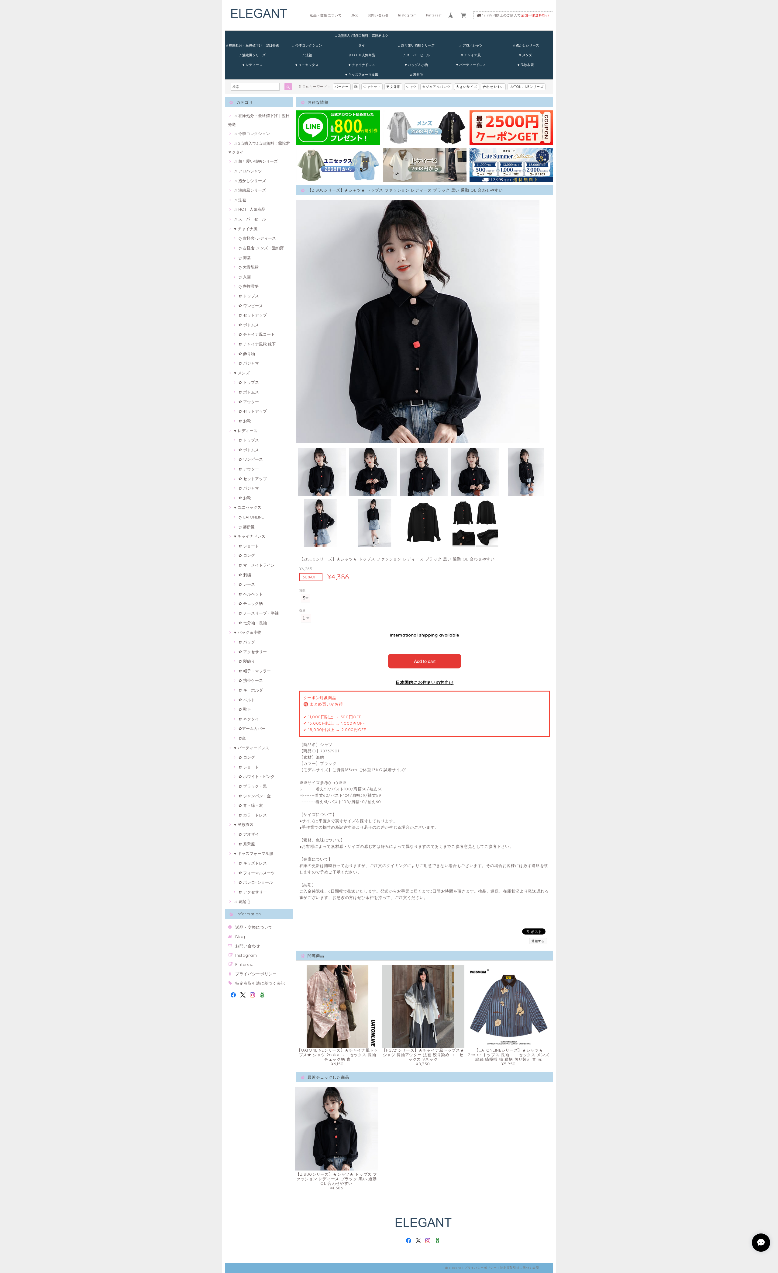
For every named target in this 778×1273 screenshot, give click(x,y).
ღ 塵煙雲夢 (249, 286)
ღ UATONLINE (251, 517)
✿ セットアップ (253, 315)
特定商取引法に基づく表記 (260, 983)
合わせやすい (493, 87)
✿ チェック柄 (251, 603)
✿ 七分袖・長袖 (253, 622)
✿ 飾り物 (247, 353)
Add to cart (424, 661)
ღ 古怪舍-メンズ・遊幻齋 (261, 247)
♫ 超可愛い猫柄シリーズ (416, 45)
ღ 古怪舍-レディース (257, 238)
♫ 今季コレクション (307, 45)
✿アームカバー (252, 728)
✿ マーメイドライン (257, 565)
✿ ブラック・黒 (253, 786)
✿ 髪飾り (247, 661)
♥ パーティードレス (471, 65)
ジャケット (372, 87)
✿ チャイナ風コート (257, 334)
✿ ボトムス (249, 324)
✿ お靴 (245, 420)
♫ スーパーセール (416, 55)
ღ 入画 (245, 276)
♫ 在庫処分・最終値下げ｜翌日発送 (252, 45)
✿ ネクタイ (249, 718)
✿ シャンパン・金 (255, 795)
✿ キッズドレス (253, 863)
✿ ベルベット (251, 593)
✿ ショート (249, 545)
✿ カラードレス (253, 815)
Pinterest (434, 15)
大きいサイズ (466, 87)
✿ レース (247, 584)
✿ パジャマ (249, 363)
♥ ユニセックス (306, 65)
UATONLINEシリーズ (526, 87)
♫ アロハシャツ (471, 45)
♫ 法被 (307, 55)
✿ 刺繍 (245, 574)
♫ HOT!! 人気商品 (362, 55)
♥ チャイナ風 (471, 55)
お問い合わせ (378, 15)
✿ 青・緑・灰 (251, 805)
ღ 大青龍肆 (249, 267)
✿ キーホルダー (253, 690)
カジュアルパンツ (436, 87)
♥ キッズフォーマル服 (361, 74)
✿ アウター (249, 401)
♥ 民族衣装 (526, 65)
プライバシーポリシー (256, 973)
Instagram (407, 15)
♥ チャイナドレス (362, 65)
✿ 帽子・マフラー (255, 670)
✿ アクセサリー (253, 651)
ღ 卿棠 (245, 257)
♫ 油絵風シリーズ (252, 55)
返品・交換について (326, 15)
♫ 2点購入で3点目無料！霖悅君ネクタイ (361, 36)
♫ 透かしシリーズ (525, 45)
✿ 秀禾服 (247, 843)
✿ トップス (249, 295)
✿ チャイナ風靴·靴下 (257, 344)
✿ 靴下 (245, 709)
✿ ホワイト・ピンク (257, 776)
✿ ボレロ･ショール (256, 882)
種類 (302, 590)
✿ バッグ (247, 642)
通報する (538, 941)
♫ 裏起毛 (416, 74)
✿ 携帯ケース (251, 680)
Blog (355, 15)
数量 (302, 610)
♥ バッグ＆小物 (416, 65)
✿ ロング (247, 555)
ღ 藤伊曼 (247, 526)
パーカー (342, 87)
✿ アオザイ (249, 834)
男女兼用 (393, 87)
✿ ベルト (247, 699)
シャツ (411, 87)
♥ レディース (252, 65)
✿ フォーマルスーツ (257, 872)
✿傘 (242, 738)
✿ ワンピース (251, 305)
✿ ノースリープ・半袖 (259, 613)
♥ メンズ (525, 55)
